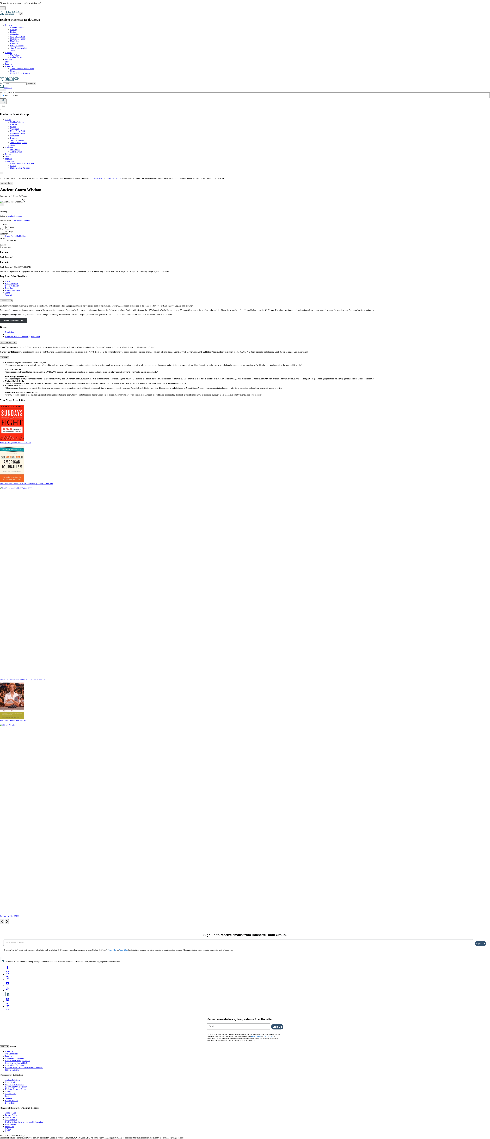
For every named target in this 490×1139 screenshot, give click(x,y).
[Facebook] (7, 969)
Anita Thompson (15, 216)
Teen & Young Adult (18, 48)
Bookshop (9, 288)
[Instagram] (7, 980)
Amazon (8, 281)
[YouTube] (7, 985)
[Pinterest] (7, 1001)
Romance (14, 43)
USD (7, 96)
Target (7, 293)
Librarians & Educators (14, 1084)
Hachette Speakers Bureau (15, 1089)
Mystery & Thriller (17, 39)
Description (5, 301)
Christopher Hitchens (21, 220)
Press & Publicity (12, 1070)
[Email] (7, 1012)
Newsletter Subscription (14, 1058)
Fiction (13, 32)
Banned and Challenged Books (17, 1061)
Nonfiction (14, 41)
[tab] (245, 173)
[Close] (2, 204)
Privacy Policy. (115, 178)
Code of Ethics (11, 1120)
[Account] (3, 101)
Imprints (8, 64)
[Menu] (3, 8)
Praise (3, 358)
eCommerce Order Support (16, 1087)
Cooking (13, 30)
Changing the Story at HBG (16, 1063)
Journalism (35, 336)
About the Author (7, 342)
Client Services (11, 1082)
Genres (8, 25)
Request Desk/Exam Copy (13, 320)
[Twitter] (7, 974)
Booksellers (10, 1103)
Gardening (14, 34)
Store (7, 62)
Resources (5, 1075)
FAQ (7, 1096)
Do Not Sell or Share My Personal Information (24, 1122)
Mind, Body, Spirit (17, 36)
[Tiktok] (7, 990)
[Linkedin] (7, 996)
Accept (3, 183)
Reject (10, 183)
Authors (8, 53)
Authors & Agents (12, 1080)
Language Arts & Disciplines (16, 336)
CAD (15, 96)
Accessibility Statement (14, 1065)
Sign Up (480, 944)
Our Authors (15, 55)
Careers (13, 71)
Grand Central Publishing (15, 236)
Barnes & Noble (11, 283)
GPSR (7, 1131)
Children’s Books (17, 27)
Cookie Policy (96, 178)
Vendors (8, 1098)
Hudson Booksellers (13, 290)
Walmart (8, 295)
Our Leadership (11, 1054)
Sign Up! (8, 87)
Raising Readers (11, 1100)
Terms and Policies (8, 1108)
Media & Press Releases (20, 73)
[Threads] (7, 1006)
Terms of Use (10, 1113)
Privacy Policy (11, 1115)
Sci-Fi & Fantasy (17, 46)
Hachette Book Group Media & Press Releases (24, 1067)
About (3, 1047)
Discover (8, 59)
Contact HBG (10, 1094)
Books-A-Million (12, 286)
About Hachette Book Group (22, 69)
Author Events (16, 57)
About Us (9, 66)
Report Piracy (10, 1124)
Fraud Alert (9, 1126)
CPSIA (8, 1129)
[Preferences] (3, 90)
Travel (12, 50)
